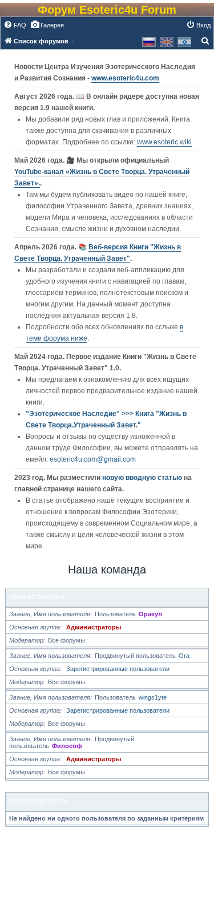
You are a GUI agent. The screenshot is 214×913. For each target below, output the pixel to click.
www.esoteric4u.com (125, 78)
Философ (67, 745)
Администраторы (36, 597)
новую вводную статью (143, 478)
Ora (184, 655)
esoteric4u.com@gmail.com (93, 459)
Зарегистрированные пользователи (117, 668)
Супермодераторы (39, 801)
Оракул (150, 614)
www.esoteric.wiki (164, 142)
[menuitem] (14, 25)
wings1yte (153, 697)
